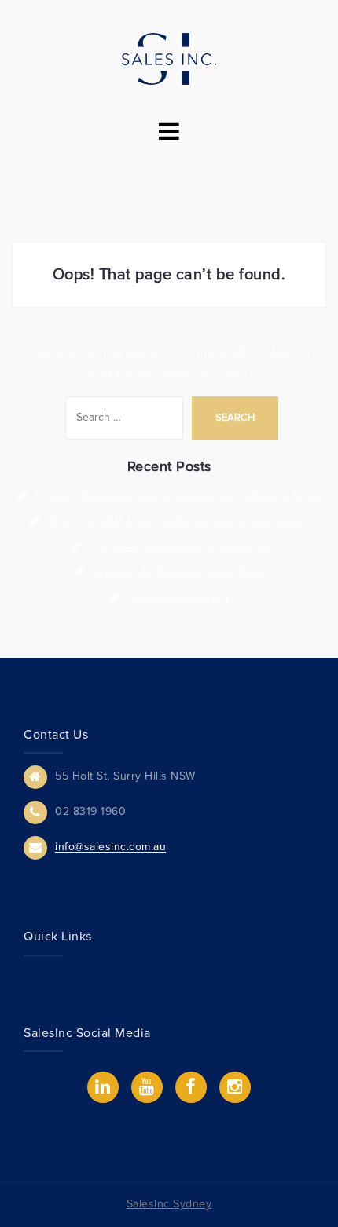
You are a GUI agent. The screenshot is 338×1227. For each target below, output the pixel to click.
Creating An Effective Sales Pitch (178, 572)
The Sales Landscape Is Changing (178, 546)
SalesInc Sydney (169, 1204)
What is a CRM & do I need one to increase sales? (178, 521)
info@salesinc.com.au (110, 847)
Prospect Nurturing (178, 597)
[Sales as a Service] (169, 57)
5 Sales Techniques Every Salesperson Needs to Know (178, 495)
